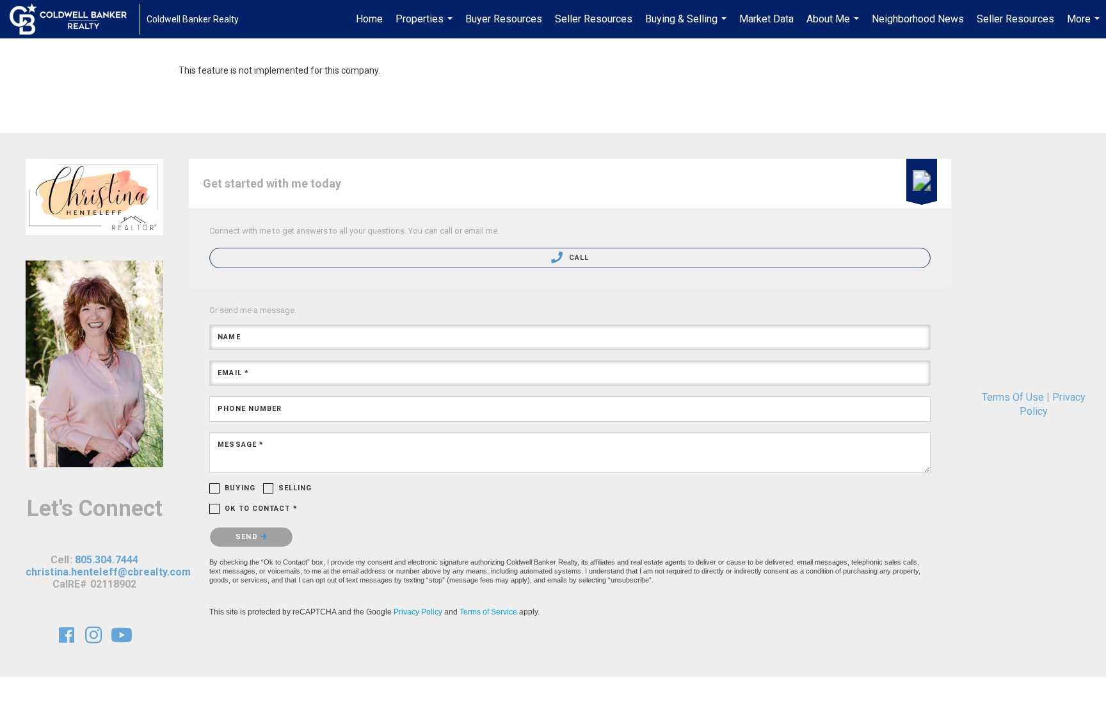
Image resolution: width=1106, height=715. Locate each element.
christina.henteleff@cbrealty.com (108, 572)
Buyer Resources (503, 19)
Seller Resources (593, 19)
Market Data (766, 19)
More (1085, 25)
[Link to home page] (75, 19)
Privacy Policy (418, 611)
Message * (241, 444)
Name (229, 337)
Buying (240, 488)
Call (577, 257)
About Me (834, 25)
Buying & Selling (687, 25)
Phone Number (250, 409)
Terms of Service (488, 611)
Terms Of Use (1013, 397)
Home (369, 19)
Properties (426, 25)
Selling (295, 488)
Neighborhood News (918, 19)
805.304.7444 (106, 560)
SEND (248, 537)
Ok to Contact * (261, 508)
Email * (233, 373)
